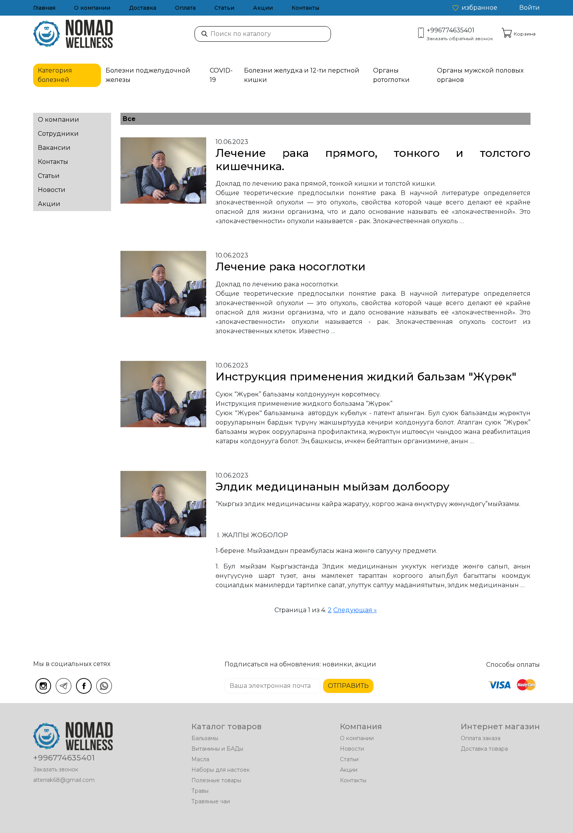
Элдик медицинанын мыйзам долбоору (332, 486)
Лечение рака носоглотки (291, 266)
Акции (263, 7)
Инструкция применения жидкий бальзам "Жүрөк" (366, 376)
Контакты (305, 7)
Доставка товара (484, 748)
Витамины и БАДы (217, 748)
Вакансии (54, 147)
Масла (200, 759)
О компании (92, 7)
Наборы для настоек (220, 769)
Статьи (224, 7)
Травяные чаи (210, 801)
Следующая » (355, 610)
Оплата (185, 7)
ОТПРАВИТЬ (348, 685)
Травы (200, 790)
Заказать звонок (55, 769)
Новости (51, 190)
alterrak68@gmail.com (64, 779)
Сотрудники (58, 133)
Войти (529, 7)
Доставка (142, 7)
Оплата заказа (480, 738)
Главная (44, 7)
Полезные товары (216, 780)
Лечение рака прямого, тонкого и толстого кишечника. (373, 159)
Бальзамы (204, 738)
